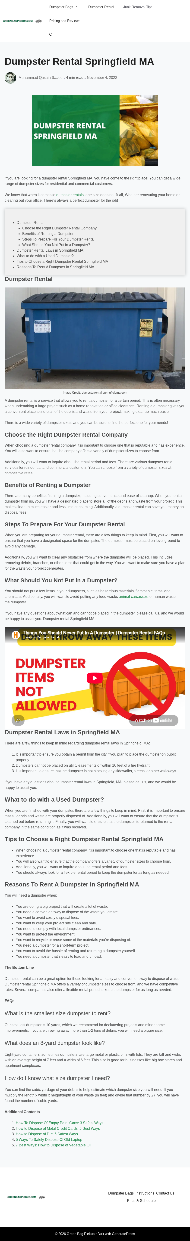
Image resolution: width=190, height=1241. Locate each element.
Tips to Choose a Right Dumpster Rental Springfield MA (62, 261)
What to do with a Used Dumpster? (45, 256)
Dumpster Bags (61, 7)
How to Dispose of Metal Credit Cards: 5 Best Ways (58, 1128)
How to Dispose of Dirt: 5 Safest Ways (47, 1134)
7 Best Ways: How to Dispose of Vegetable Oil (53, 1145)
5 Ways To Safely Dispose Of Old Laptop (49, 1140)
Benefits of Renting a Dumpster (47, 234)
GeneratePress (123, 1234)
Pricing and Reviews (64, 21)
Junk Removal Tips (137, 7)
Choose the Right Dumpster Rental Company (59, 228)
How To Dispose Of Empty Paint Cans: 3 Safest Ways (59, 1123)
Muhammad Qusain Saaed (41, 78)
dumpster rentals (70, 195)
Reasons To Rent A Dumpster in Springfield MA (55, 267)
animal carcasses (133, 597)
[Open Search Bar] (51, 35)
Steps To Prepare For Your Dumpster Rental (58, 239)
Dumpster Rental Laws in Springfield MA (50, 250)
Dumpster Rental (101, 7)
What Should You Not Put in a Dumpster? (56, 245)
